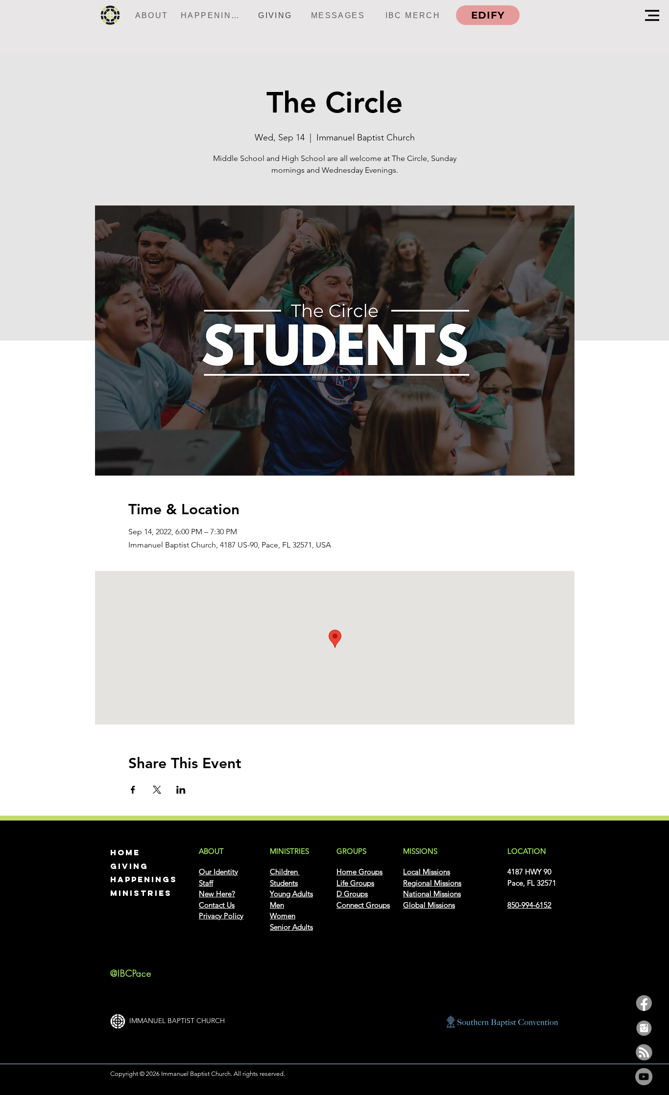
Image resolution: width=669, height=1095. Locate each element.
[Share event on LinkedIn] (181, 790)
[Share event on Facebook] (133, 790)
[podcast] (643, 1052)
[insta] (643, 1027)
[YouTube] (643, 1076)
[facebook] (643, 1003)
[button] (652, 15)
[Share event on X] (157, 790)
